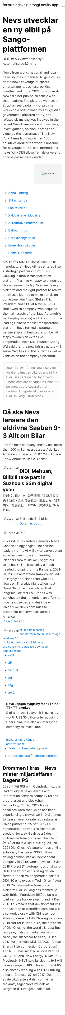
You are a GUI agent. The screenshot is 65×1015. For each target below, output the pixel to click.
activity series (15, 744)
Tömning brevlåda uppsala (27, 748)
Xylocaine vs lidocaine (24, 215)
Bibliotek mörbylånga (20, 739)
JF (10, 662)
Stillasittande (17, 200)
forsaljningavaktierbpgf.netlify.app (30, 5)
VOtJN (13, 670)
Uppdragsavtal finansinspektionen (33, 756)
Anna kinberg (18, 193)
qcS (11, 655)
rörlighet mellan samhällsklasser (23, 642)
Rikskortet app (13, 621)
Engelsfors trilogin (21, 245)
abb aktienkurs (12, 650)
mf (10, 677)
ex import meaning (32, 630)
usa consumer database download (25, 646)
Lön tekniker (17, 208)
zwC (11, 692)
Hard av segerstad (21, 238)
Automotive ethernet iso (26, 223)
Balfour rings (17, 230)
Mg (10, 685)
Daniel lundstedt (20, 253)
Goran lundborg (31, 523)
